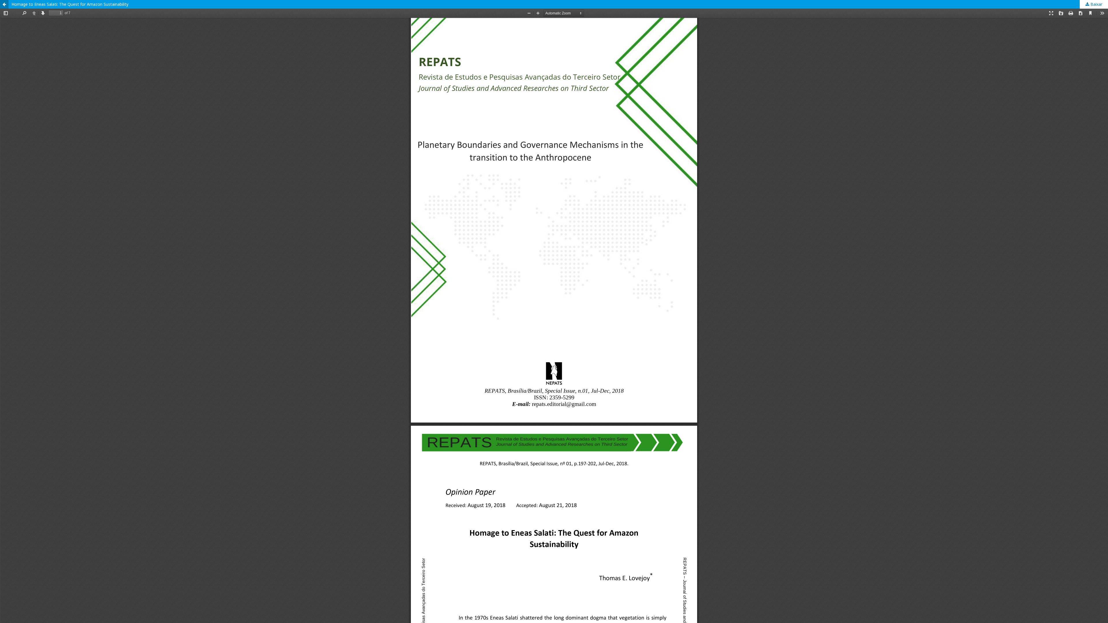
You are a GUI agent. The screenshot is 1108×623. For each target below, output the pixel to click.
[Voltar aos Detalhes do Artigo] (4, 4)
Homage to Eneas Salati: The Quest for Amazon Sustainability (70, 4)
